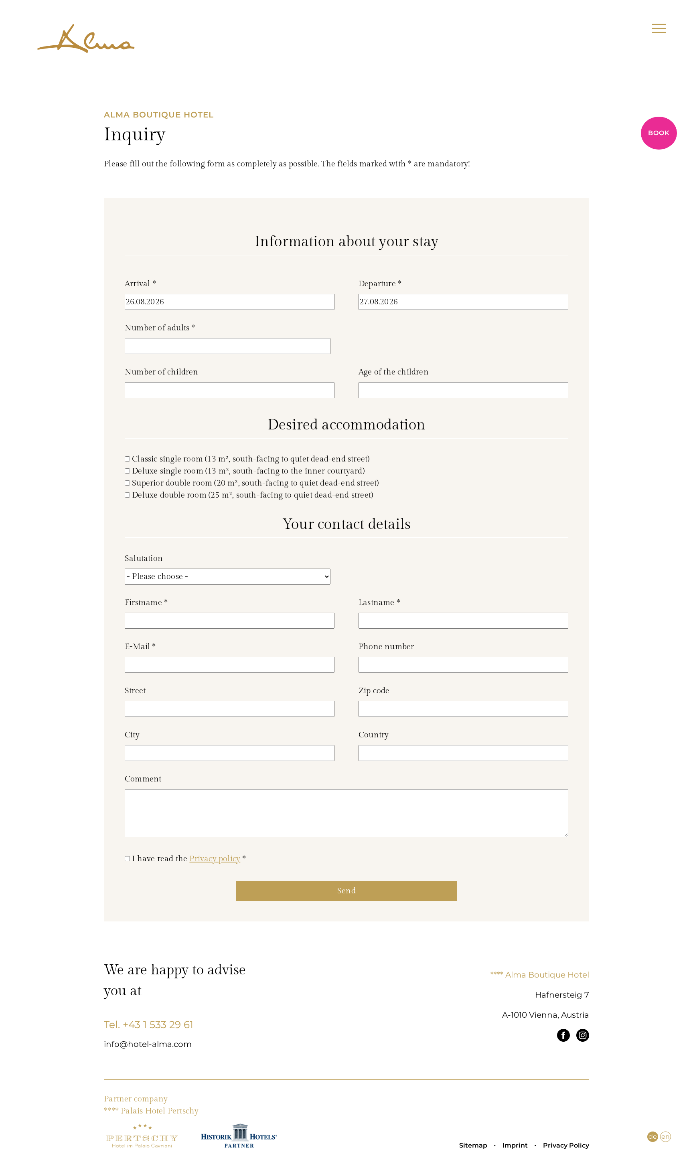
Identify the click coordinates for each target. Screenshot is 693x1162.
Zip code (374, 691)
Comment (143, 779)
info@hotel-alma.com (148, 1044)
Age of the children (394, 372)
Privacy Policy (566, 1145)
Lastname (379, 602)
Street (135, 691)
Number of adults (160, 328)
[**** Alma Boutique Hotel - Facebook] (563, 1037)
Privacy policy (214, 859)
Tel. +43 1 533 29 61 (148, 1024)
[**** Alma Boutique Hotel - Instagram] (582, 1037)
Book (659, 133)
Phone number (386, 647)
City (132, 735)
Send (346, 891)
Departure (380, 284)
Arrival (140, 284)
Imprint (515, 1145)
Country (374, 735)
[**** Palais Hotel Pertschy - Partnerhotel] (142, 1145)
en (665, 1136)
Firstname (146, 602)
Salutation (144, 558)
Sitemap (473, 1145)
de (652, 1136)
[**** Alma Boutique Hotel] (86, 41)
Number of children (162, 372)
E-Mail (140, 647)
